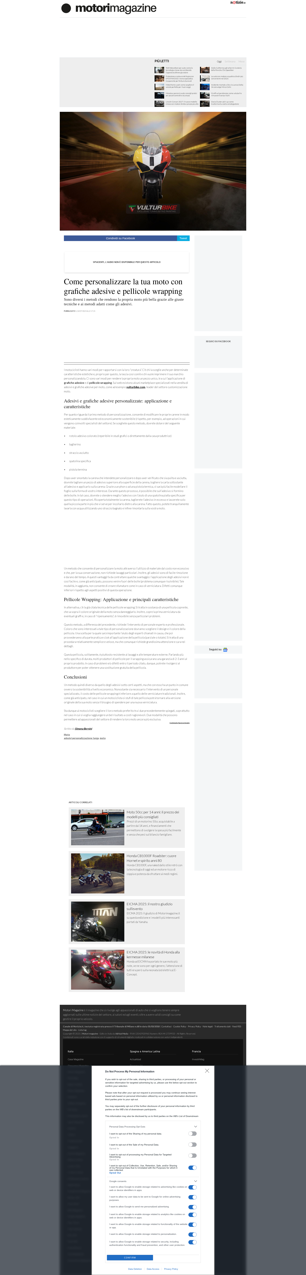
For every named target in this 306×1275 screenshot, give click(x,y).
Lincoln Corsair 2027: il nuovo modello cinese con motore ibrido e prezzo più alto (182, 103)
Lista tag (82, 1030)
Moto (67, 734)
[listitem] (153, 1126)
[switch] (192, 1133)
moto (103, 738)
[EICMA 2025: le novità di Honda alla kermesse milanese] (99, 970)
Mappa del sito (70, 1030)
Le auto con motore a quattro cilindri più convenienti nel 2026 (227, 77)
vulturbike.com (135, 387)
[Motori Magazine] (108, 8)
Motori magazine (90, 1033)
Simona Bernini (83, 728)
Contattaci (166, 1026)
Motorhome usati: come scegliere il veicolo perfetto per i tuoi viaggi (180, 86)
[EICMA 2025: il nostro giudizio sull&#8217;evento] (99, 922)
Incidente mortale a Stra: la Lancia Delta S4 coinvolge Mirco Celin (227, 86)
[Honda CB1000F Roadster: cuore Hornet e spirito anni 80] (99, 873)
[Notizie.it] (237, 3)
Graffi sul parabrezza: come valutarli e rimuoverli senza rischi (226, 94)
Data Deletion (135, 1269)
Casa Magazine (76, 1059)
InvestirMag (198, 1059)
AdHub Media (121, 1033)
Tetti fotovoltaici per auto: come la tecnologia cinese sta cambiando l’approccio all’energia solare (179, 70)
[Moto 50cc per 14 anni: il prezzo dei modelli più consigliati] (99, 827)
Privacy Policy (171, 1269)
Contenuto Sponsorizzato (180, 723)
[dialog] (153, 1170)
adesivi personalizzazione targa (81, 738)
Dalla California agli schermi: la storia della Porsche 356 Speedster (226, 69)
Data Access (153, 1269)
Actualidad (135, 1059)
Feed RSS (236, 1026)
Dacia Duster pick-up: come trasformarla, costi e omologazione (225, 103)
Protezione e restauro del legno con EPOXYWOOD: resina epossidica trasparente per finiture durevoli (180, 78)
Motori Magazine (73, 1010)
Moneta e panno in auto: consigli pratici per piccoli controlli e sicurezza (181, 94)
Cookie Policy (179, 1026)
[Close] (208, 1072)
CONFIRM (130, 1257)
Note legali (208, 1026)
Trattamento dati (222, 1026)
